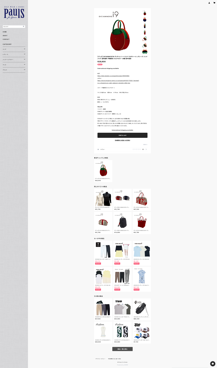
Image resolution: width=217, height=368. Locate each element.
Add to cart (122, 135)
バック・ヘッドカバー (8, 59)
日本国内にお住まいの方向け (122, 140)
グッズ (4, 64)
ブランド (5, 70)
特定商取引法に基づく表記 (114, 358)
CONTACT (6, 39)
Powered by (120, 365)
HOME (5, 32)
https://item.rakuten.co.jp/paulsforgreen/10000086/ (113, 76)
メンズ (4, 49)
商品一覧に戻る (122, 349)
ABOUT (5, 35)
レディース (5, 54)
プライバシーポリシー (100, 358)
